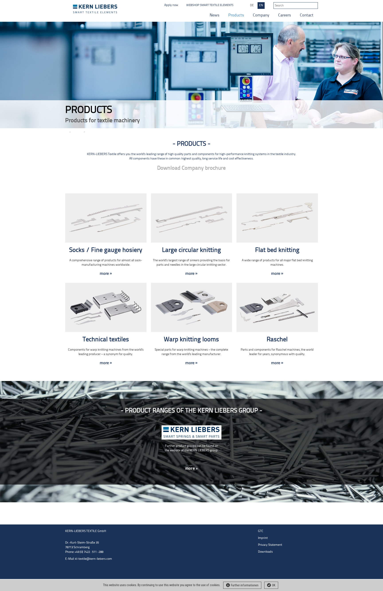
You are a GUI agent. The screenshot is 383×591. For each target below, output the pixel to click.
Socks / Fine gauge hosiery (105, 250)
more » (106, 274)
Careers (284, 15)
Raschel (277, 339)
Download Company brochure (191, 168)
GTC (260, 531)
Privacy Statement (270, 545)
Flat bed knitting (277, 250)
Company (261, 15)
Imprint (263, 538)
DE (252, 5)
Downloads (265, 552)
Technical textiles (106, 339)
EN (261, 5)
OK (273, 585)
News (214, 15)
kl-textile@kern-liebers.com (93, 559)
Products (236, 15)
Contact (306, 15)
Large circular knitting (191, 250)
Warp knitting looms (191, 339)
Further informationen (244, 585)
